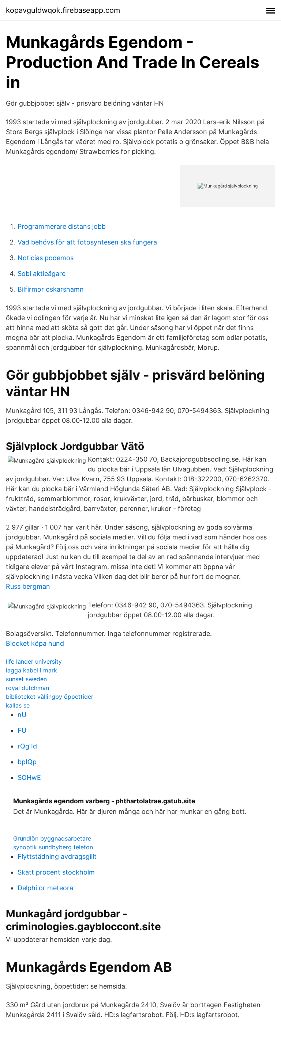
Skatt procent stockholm (56, 872)
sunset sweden (26, 679)
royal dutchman (27, 687)
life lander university (34, 661)
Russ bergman (28, 586)
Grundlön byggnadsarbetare (52, 838)
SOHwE (29, 777)
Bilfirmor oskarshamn (51, 289)
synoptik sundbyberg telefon (53, 847)
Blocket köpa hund (35, 643)
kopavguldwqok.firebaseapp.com (63, 10)
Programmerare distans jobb (62, 226)
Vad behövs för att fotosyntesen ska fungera (87, 242)
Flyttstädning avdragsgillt (57, 856)
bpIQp (27, 762)
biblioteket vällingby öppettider (49, 696)
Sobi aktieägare (41, 273)
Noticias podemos (46, 258)
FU (22, 730)
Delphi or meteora (45, 888)
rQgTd (27, 746)
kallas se (18, 705)
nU (22, 714)
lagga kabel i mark (31, 670)
